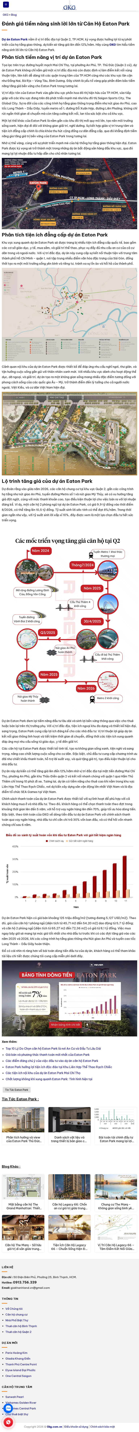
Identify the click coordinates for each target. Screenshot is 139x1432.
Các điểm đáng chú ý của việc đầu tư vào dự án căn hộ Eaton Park (52, 1061)
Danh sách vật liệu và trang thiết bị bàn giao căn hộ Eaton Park (69, 1139)
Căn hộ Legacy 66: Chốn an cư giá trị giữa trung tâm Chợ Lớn (69, 1206)
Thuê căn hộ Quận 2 (18, 1332)
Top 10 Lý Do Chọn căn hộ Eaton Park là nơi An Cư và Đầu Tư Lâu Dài (53, 1048)
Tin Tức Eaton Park (16, 1090)
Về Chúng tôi (14, 1308)
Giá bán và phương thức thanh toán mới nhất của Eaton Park (48, 1054)
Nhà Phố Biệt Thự (16, 1320)
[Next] (131, 1134)
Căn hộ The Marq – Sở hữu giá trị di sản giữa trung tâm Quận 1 (23, 1247)
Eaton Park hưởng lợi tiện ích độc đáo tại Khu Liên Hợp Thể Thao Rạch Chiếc (59, 1067)
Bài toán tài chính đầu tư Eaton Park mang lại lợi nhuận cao (116, 1139)
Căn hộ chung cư (16, 1314)
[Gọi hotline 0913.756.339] (8, 1422)
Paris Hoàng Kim (16, 1353)
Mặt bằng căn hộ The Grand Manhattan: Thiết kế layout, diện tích (23, 1206)
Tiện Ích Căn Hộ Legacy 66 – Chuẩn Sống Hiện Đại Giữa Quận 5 (69, 1247)
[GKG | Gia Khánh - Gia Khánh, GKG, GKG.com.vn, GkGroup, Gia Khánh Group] (69, 5)
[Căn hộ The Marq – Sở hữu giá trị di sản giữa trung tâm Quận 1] (23, 1227)
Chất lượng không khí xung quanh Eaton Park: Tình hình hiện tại (49, 1079)
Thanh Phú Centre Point (21, 1364)
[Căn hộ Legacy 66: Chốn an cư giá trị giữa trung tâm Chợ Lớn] (69, 1187)
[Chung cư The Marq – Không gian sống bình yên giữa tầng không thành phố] (116, 1187)
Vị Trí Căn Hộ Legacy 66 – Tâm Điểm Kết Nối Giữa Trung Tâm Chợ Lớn (116, 1247)
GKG (5, 14)
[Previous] (7, 1134)
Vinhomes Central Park (20, 1408)
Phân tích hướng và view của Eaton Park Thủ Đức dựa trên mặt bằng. (23, 1139)
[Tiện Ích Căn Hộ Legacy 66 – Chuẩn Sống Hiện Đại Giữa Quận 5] (69, 1227)
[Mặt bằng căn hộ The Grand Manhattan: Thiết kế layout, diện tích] (23, 1187)
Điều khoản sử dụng (76, 1426)
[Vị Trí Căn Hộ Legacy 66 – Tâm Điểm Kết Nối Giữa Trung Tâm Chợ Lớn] (116, 1227)
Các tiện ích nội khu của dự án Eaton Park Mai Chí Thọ (43, 1073)
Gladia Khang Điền (17, 1358)
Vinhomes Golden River (20, 1402)
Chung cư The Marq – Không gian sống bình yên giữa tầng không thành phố (115, 1206)
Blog (14, 14)
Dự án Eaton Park (15, 39)
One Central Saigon (18, 1376)
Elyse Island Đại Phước (20, 1370)
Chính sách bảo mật (102, 1426)
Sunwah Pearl (14, 1397)
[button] (6, 5)
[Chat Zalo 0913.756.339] (8, 1408)
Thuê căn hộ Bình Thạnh (21, 1326)
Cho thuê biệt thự (16, 1414)
